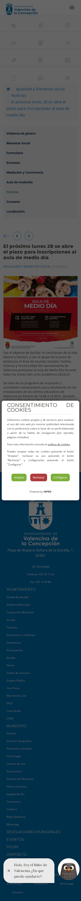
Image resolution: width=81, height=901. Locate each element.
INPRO (47, 491)
